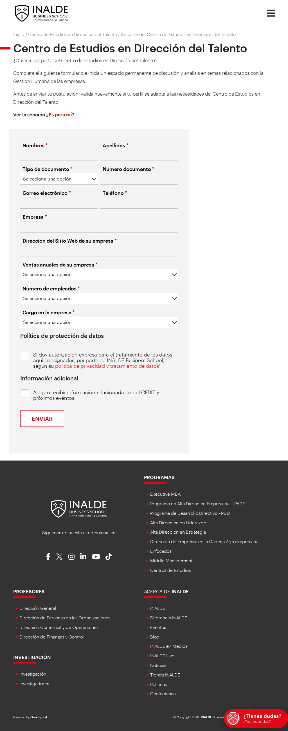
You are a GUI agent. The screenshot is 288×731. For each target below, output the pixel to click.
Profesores (29, 591)
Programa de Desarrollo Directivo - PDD (190, 513)
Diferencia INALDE (168, 617)
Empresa (34, 217)
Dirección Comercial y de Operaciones (58, 627)
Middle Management (171, 560)
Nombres (35, 145)
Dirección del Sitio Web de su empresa (69, 240)
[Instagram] (71, 556)
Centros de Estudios (170, 570)
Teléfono (115, 193)
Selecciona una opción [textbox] (47, 178)
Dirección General (37, 608)
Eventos (158, 627)
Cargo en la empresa (48, 312)
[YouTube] (96, 556)
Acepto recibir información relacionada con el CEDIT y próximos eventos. (96, 395)
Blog (154, 636)
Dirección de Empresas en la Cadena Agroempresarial (205, 541)
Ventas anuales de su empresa (60, 264)
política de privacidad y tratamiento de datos (107, 366)
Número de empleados (51, 288)
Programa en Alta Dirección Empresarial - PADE (197, 503)
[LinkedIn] (83, 556)
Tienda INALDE (165, 674)
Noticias (158, 665)
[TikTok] (108, 556)
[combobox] (59, 179)
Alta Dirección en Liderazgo (178, 522)
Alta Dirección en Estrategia (178, 531)
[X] (59, 556)
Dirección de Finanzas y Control (51, 636)
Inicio (18, 34)
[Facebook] (48, 556)
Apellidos (116, 145)
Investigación (32, 657)
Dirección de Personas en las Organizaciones (64, 617)
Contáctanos (163, 693)
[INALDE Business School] (41, 12)
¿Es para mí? (60, 114)
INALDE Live (162, 655)
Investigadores (34, 683)
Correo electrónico (46, 193)
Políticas (158, 684)
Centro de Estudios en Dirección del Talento (72, 34)
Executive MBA (165, 494)
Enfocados (160, 551)
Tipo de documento (47, 169)
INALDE (157, 608)
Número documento (128, 169)
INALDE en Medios (168, 646)
